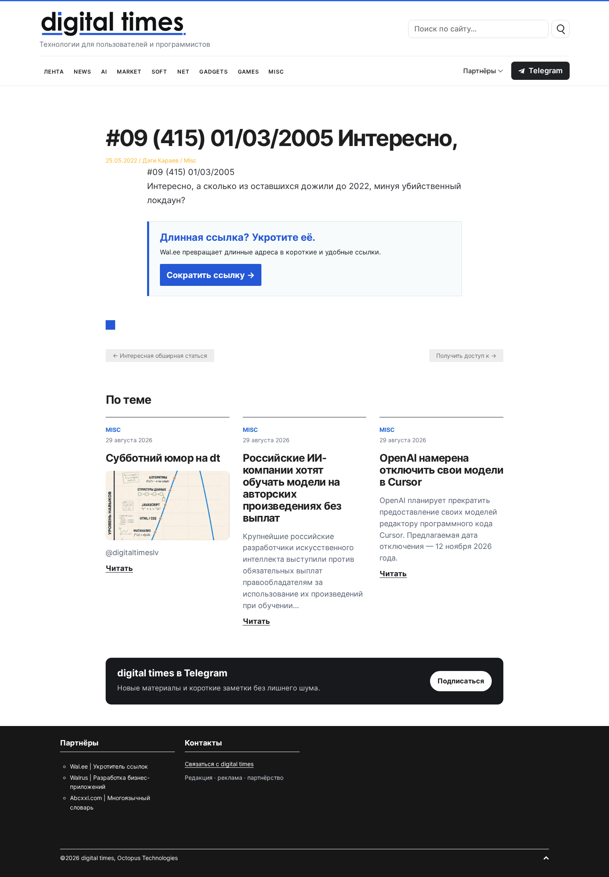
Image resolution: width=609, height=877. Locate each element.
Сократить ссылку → (211, 275)
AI (104, 71)
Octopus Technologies (147, 857)
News (82, 71)
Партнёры (479, 71)
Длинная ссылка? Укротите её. (237, 237)
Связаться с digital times (219, 763)
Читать (119, 568)
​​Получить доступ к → (466, 355)
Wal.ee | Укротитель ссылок (109, 766)
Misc (276, 71)
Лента (54, 71)
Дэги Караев (161, 160)
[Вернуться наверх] (546, 857)
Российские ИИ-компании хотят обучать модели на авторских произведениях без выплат (292, 487)
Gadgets (213, 71)
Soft (159, 71)
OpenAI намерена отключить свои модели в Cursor (441, 469)
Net (183, 71)
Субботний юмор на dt (163, 457)
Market (129, 71)
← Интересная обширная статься (160, 355)
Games (248, 71)
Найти (560, 29)
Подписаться (460, 681)
